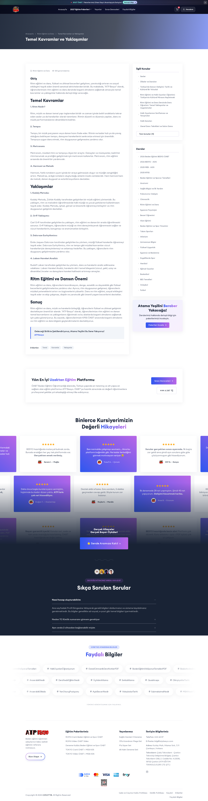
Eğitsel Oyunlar (147, 269)
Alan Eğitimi (145, 221)
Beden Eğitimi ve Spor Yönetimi (154, 226)
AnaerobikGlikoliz (29, 691)
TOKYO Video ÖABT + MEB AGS (80, 754)
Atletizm (144, 237)
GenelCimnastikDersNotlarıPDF (95, 668)
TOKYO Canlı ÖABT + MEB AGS (80, 749)
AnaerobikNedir (45, 680)
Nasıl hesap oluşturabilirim (66, 599)
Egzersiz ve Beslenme (149, 253)
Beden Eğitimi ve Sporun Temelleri (155, 178)
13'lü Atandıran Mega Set (130, 741)
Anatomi (144, 183)
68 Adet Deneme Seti (128, 749)
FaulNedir (19, 680)
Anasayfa (62, 9)
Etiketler (179, 793)
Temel (44, 348)
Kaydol (169, 793)
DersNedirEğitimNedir (77, 680)
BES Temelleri (146, 279)
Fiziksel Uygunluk (147, 247)
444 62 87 (159, 737)
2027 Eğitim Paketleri (80, 9)
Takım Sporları (146, 231)
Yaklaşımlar (68, 348)
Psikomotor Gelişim (149, 194)
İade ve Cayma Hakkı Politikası (133, 793)
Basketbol (144, 274)
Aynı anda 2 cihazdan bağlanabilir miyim (73, 627)
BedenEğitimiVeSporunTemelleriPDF (141, 668)
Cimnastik (144, 199)
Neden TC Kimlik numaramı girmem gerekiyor (76, 619)
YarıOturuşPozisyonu (61, 691)
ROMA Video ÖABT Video (77, 741)
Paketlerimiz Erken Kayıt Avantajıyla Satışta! (103, 2)
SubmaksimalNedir (152, 691)
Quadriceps (161, 680)
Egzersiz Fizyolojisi (148, 210)
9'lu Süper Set (125, 745)
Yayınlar (98, 9)
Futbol (143, 290)
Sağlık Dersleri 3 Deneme (130, 737)
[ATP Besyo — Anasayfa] (16, 9)
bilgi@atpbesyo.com (163, 741)
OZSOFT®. (47, 795)
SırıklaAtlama (136, 680)
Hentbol (143, 263)
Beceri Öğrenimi (147, 215)
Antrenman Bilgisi (148, 242)
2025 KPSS (145, 172)
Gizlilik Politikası (157, 793)
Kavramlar (55, 348)
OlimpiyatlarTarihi (189, 680)
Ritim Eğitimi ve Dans (45, 34)
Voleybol (144, 285)
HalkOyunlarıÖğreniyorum (54, 668)
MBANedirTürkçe (183, 691)
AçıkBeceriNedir (92, 691)
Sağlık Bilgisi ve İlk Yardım (151, 188)
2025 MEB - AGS (147, 167)
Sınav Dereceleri (112, 9)
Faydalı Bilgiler (129, 9)
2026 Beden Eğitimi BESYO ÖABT (154, 156)
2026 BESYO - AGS (148, 162)
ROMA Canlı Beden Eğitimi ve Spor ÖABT (84, 737)
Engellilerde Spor (147, 258)
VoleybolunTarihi (121, 691)
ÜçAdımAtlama (108, 680)
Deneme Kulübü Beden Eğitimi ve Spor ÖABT (86, 745)
